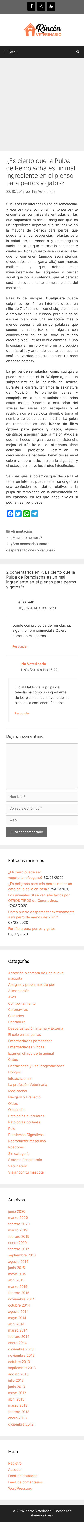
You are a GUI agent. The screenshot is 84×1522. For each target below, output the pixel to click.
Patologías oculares (24, 1122)
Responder (19, 646)
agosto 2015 (18, 1262)
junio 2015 (16, 1268)
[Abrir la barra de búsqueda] (78, 52)
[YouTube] (51, 6)
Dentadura (16, 1022)
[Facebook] (31, 6)
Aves (12, 997)
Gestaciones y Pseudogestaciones (36, 1066)
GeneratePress (42, 1515)
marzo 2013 (18, 1405)
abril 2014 (16, 1324)
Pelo (11, 1129)
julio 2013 (16, 1380)
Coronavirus (18, 1009)
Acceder (15, 1470)
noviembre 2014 (21, 1299)
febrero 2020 (19, 1224)
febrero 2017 (18, 1249)
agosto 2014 (18, 1312)
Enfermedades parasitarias (30, 1041)
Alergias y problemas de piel (31, 984)
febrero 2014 (18, 1337)
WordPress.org (20, 1488)
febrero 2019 (18, 1236)
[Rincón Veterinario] (42, 30)
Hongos (14, 1072)
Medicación (17, 1091)
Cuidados (16, 1016)
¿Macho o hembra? (26, 537)
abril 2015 (16, 1280)
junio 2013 (16, 1387)
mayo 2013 (17, 1393)
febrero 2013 (18, 1412)
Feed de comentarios (25, 1482)
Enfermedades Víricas (26, 1047)
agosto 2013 (18, 1374)
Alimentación (21, 531)
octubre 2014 (19, 1305)
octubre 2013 (19, 1362)
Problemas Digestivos (26, 1135)
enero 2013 (17, 1418)
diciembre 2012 (20, 1424)
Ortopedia (16, 1110)
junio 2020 (16, 1211)
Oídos (13, 1103)
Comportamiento (22, 1003)
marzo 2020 (18, 1218)
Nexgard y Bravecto (24, 1097)
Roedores (16, 1147)
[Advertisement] (42, 102)
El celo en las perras (24, 1035)
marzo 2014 (18, 1330)
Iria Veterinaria (33, 664)
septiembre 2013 (22, 1368)
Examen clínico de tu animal (31, 1053)
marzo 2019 (18, 1230)
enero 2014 (17, 1343)
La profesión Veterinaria (27, 1085)
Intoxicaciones (19, 1078)
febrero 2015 (18, 1293)
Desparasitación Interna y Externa (35, 1028)
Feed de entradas (22, 1476)
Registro (15, 1463)
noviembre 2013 (21, 1355)
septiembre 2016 (22, 1255)
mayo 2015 (17, 1274)
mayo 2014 (17, 1318)
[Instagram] (41, 6)
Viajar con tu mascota (26, 1172)
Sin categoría (19, 1154)
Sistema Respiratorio (25, 1160)
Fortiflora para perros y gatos (32, 929)
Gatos (13, 1060)
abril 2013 (16, 1399)
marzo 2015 (17, 1287)
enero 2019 (17, 1243)
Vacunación (17, 1166)
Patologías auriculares (26, 1116)
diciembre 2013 (21, 1349)
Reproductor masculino (27, 1141)
